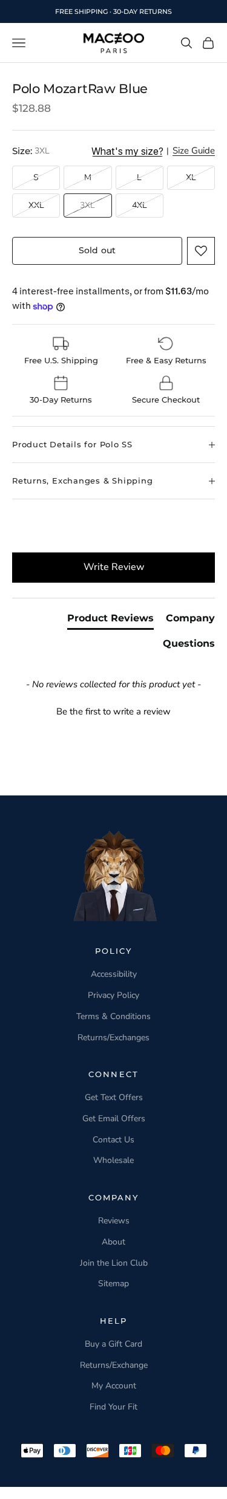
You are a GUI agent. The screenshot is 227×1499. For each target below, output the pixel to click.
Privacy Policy (113, 995)
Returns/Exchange (114, 1365)
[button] (201, 251)
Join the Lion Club (114, 1263)
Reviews (114, 1220)
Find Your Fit (113, 1407)
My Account (113, 1385)
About (113, 1242)
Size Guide (194, 151)
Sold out (97, 250)
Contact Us (113, 1139)
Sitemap (113, 1283)
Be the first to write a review (113, 711)
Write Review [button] (114, 567)
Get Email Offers (113, 1118)
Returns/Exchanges (113, 1037)
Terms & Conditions (113, 1016)
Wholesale (113, 1160)
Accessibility (114, 974)
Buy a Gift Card (113, 1344)
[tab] (110, 621)
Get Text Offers (114, 1097)
